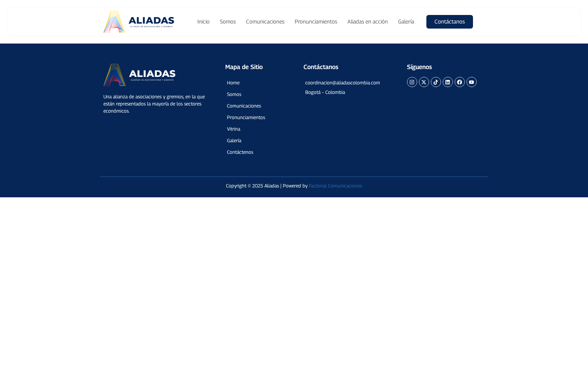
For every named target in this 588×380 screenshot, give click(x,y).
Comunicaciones (265, 21)
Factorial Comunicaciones (335, 185)
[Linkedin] (448, 82)
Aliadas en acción (367, 21)
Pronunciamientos (316, 21)
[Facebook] (460, 82)
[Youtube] (472, 82)
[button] (346, 82)
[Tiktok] (436, 82)
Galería (406, 21)
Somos (228, 21)
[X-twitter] (424, 82)
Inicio (203, 21)
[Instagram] (412, 82)
